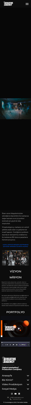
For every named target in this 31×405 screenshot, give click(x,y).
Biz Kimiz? (7, 380)
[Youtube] (15, 394)
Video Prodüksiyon (12, 384)
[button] (15, 375)
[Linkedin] (19, 394)
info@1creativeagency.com (17, 397)
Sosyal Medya (9, 388)
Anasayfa (7, 375)
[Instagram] (12, 394)
